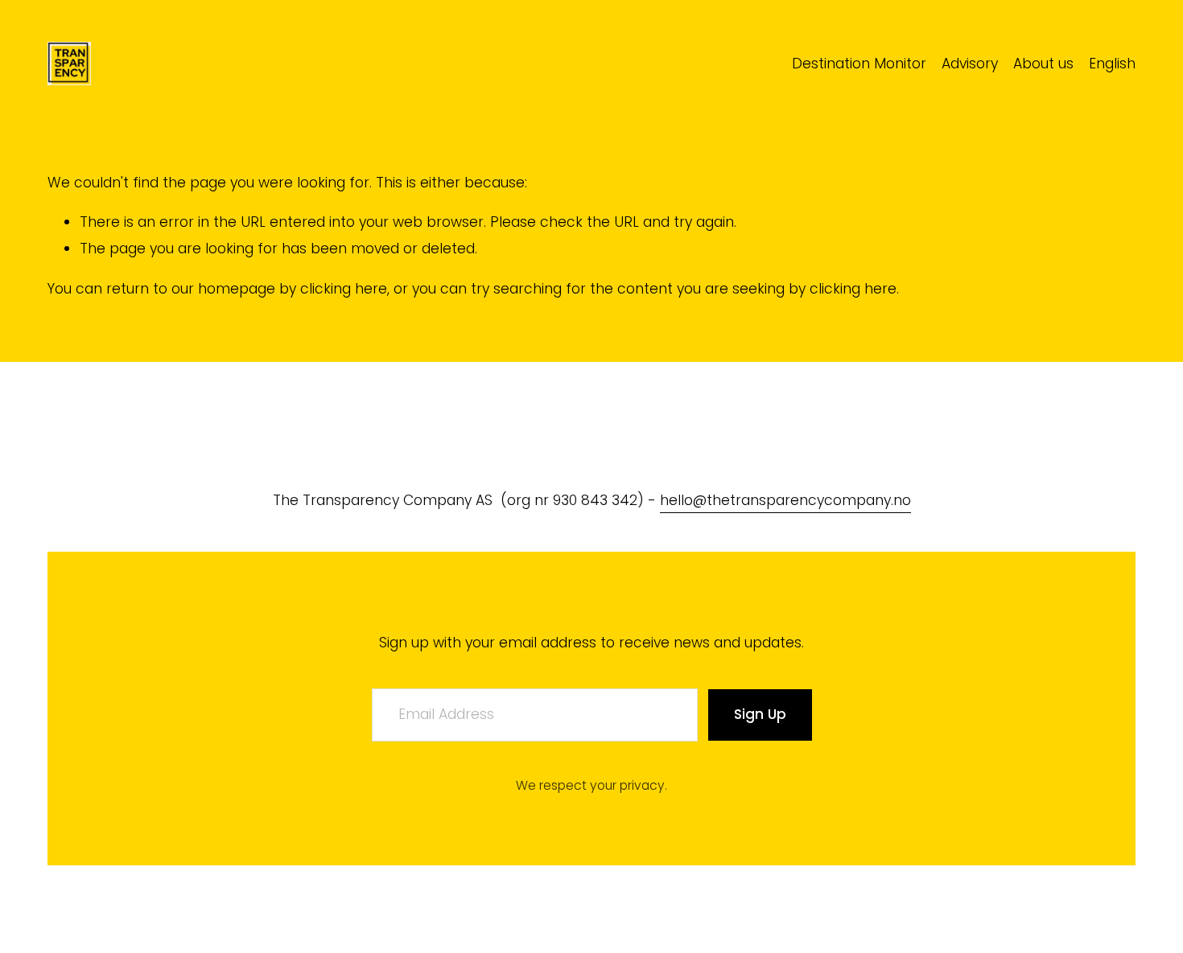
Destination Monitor (859, 63)
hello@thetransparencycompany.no (785, 500)
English (1112, 63)
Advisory (970, 63)
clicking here (343, 288)
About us (1043, 63)
